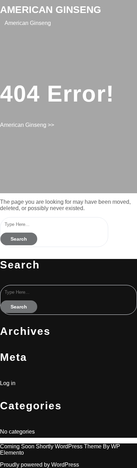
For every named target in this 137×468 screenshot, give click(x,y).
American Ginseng (50, 9)
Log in (7, 383)
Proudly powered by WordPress (39, 465)
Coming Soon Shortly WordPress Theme (51, 446)
